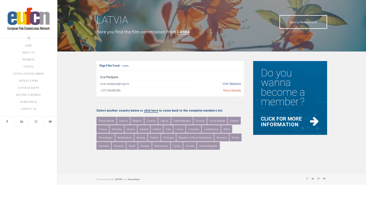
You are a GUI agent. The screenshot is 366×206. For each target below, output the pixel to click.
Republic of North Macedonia (195, 137)
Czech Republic (182, 120)
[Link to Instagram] (36, 121)
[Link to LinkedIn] (21, 121)
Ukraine (189, 145)
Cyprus (165, 120)
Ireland (157, 129)
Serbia (235, 137)
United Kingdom (208, 145)
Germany (117, 129)
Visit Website (231, 84)
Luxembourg (211, 129)
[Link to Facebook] (7, 121)
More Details (232, 90)
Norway (140, 137)
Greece (131, 129)
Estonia (200, 120)
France (103, 129)
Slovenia (119, 145)
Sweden (144, 145)
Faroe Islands (217, 120)
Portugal (168, 137)
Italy (168, 129)
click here (151, 111)
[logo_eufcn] (29, 19)
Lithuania (193, 129)
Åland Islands (106, 120)
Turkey (177, 145)
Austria (123, 120)
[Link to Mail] (50, 121)
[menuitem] (28, 45)
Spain (132, 145)
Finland (234, 120)
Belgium (137, 120)
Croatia (151, 120)
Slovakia (104, 145)
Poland (154, 137)
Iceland (144, 129)
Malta (226, 129)
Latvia (179, 129)
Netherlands (124, 137)
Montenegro (105, 137)
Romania (222, 137)
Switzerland (161, 145)
